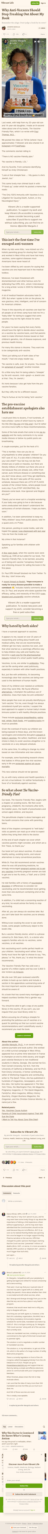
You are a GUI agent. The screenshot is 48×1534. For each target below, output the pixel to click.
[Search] (44, 1426)
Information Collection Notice (28, 1501)
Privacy (24, 1523)
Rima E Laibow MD (14, 1272)
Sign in (43, 3)
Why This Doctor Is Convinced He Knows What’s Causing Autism (18, 1436)
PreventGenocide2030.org (17, 1365)
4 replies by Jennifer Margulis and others (24, 1405)
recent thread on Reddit (14, 582)
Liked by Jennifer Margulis (17, 1275)
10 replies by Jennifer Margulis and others (24, 1265)
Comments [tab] (7, 1193)
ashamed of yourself (14, 367)
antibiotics (34, 663)
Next (40, 1178)
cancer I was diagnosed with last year (28, 531)
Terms (29, 1523)
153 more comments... (10, 1415)
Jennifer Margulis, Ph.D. (12, 1045)
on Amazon (18, 972)
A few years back (9, 553)
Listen (43, 28)
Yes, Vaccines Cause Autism (14, 1110)
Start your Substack (19, 1527)
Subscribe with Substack (25, 1494)
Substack (15, 1531)
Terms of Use (34, 1499)
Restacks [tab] (16, 1193)
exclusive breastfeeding (25, 717)
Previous (9, 1178)
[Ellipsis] (45, 1213)
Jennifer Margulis (13, 27)
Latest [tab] (10, 1427)
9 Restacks (28, 1162)
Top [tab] (4, 1427)
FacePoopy (20, 146)
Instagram (6, 146)
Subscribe (35, 3)
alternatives (7, 692)
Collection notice (37, 1523)
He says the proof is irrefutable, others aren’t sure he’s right (16, 1442)
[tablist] (11, 1193)
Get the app (33, 1527)
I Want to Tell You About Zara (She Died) (20, 1119)
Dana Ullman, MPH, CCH (16, 1214)
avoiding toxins (35, 721)
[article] (24, 1441)
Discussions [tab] (19, 1427)
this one (17, 424)
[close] (41, 1454)
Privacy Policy (23, 1504)
